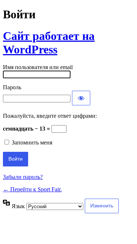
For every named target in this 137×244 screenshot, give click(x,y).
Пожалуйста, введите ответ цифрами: (50, 116)
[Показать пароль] (81, 98)
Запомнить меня (32, 142)
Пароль (12, 87)
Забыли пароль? (23, 177)
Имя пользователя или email (38, 67)
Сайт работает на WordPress (49, 42)
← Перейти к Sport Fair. (32, 189)
